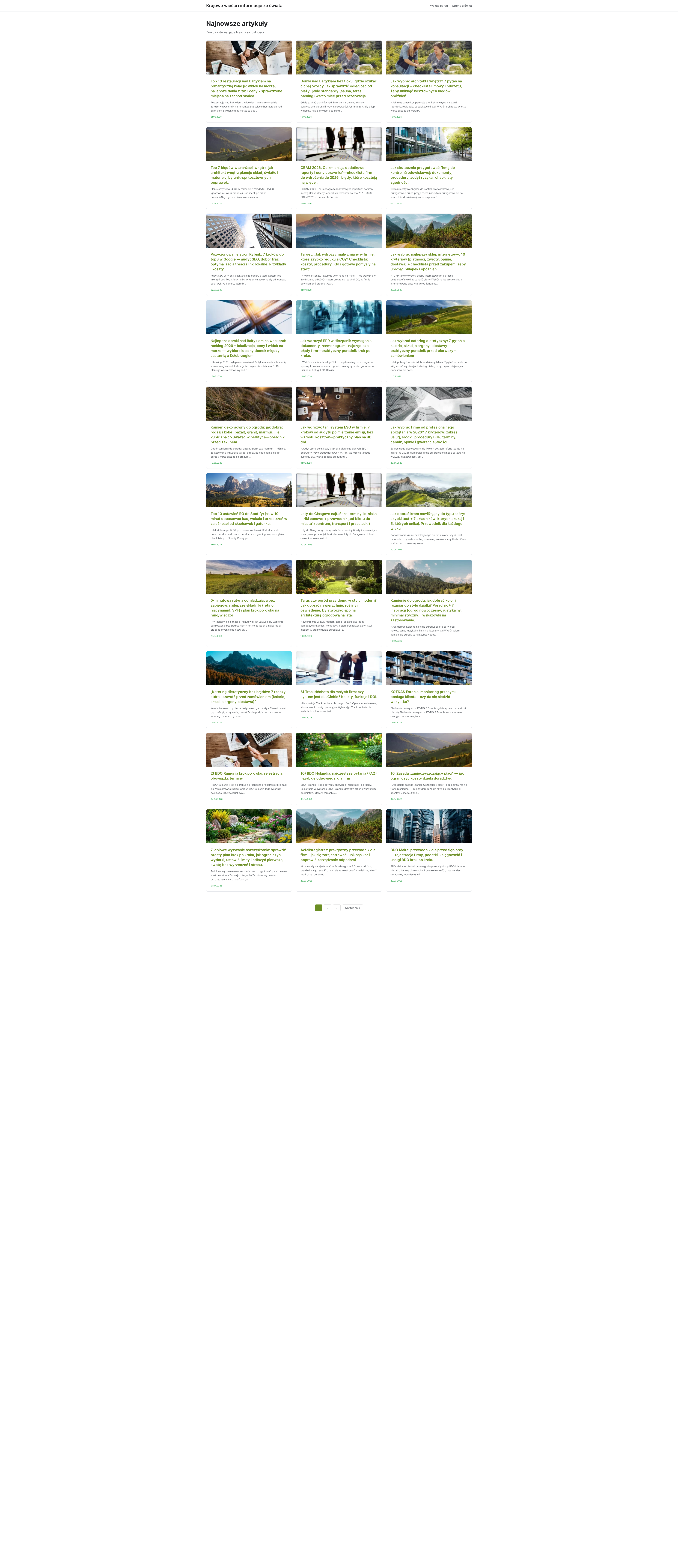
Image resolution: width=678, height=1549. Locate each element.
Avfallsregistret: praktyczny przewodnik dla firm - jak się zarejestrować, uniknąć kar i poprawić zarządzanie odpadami (338, 855)
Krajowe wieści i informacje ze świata (244, 5)
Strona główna (462, 5)
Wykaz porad (439, 5)
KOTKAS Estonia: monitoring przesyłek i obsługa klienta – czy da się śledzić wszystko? (424, 697)
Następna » (352, 908)
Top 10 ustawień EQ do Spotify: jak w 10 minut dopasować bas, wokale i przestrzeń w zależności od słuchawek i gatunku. (249, 519)
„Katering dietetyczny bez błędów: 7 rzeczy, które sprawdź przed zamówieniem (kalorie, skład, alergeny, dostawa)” (249, 697)
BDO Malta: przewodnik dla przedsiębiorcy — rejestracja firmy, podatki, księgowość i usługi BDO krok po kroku (427, 855)
